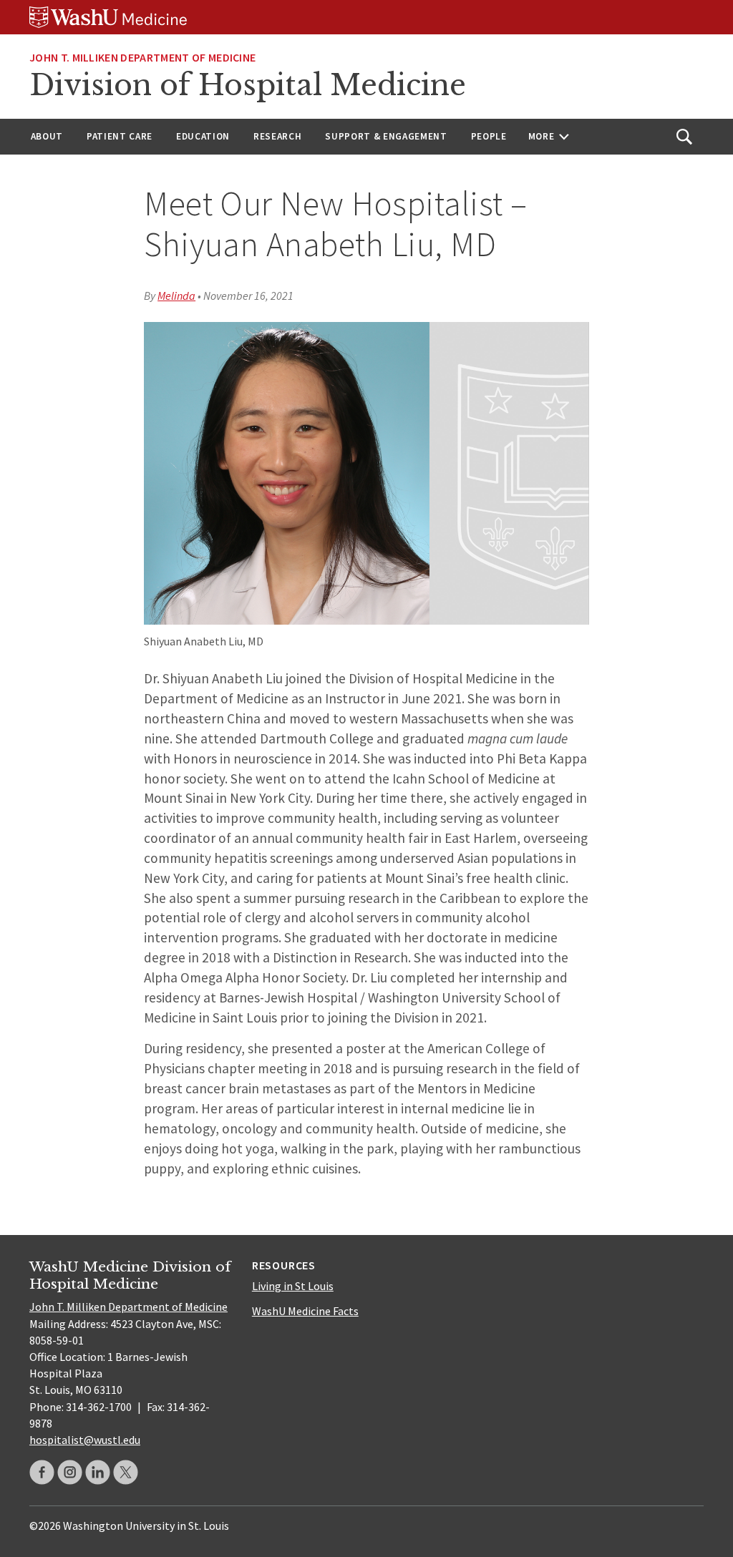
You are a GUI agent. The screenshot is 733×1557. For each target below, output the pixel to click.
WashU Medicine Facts (305, 1311)
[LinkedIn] (97, 1472)
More (541, 136)
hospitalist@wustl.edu (84, 1439)
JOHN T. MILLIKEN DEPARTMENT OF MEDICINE (142, 57)
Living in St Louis (293, 1286)
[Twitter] (125, 1472)
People (489, 136)
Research (277, 136)
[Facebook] (41, 1472)
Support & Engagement (386, 136)
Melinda (176, 295)
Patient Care (119, 136)
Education (203, 136)
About (47, 136)
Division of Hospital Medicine (247, 85)
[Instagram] (69, 1472)
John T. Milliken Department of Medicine (128, 1306)
